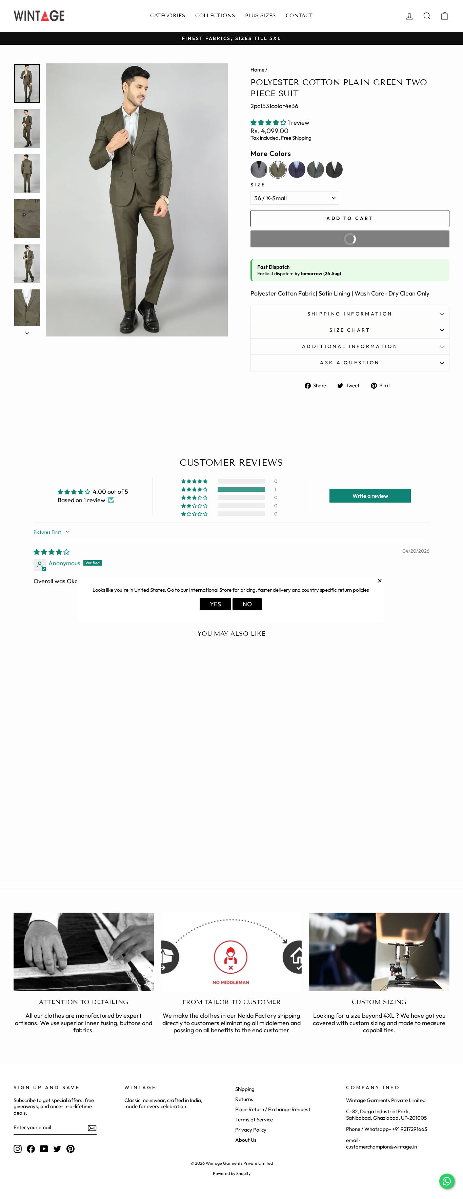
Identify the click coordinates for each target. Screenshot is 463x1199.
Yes (215, 604)
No (247, 604)
